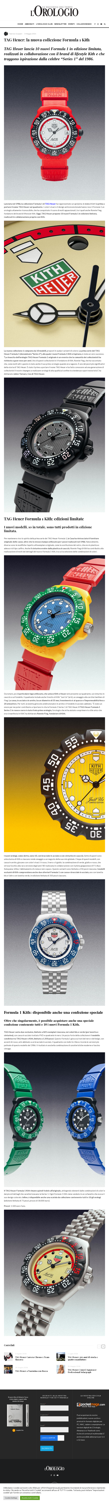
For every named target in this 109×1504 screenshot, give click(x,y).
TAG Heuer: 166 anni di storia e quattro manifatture (83, 1358)
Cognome (44, 1415)
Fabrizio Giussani (15, 34)
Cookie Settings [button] (11, 1498)
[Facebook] (95, 24)
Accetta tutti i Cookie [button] (30, 1498)
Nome (43, 1404)
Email (42, 1425)
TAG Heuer (50, 204)
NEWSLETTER (60, 24)
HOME (20, 24)
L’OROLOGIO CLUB (44, 24)
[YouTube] (101, 24)
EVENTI (71, 24)
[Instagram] (98, 24)
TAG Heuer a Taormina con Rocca (31, 1371)
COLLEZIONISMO (84, 24)
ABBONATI (29, 24)
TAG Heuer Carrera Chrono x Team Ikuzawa (32, 1358)
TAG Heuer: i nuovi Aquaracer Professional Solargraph (82, 1371)
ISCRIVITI (47, 1448)
